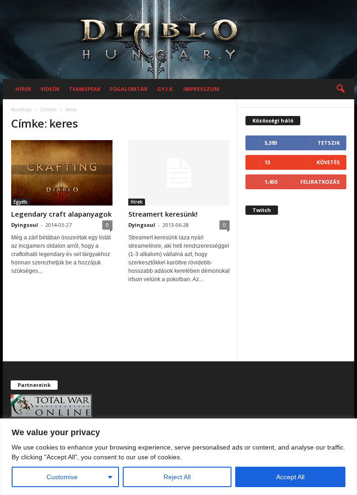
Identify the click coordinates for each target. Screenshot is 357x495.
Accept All (290, 477)
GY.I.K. (165, 88)
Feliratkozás (320, 181)
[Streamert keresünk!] (179, 173)
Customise (62, 477)
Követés (328, 162)
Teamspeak (84, 88)
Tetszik (328, 142)
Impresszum (201, 88)
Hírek (23, 88)
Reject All (177, 477)
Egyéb (20, 202)
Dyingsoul (24, 224)
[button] (340, 89)
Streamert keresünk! (163, 214)
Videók (50, 88)
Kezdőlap (21, 109)
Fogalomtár (129, 88)
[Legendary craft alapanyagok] (61, 173)
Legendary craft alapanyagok (61, 214)
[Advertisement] (295, 295)
